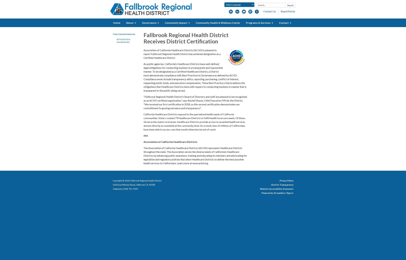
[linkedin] (237, 12)
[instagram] (250, 12)
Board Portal (288, 11)
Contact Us (269, 11)
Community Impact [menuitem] (176, 22)
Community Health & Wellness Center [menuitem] (218, 22)
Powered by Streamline (273, 193)
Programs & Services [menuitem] (258, 22)
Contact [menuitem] (284, 22)
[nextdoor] (231, 12)
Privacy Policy (286, 180)
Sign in (290, 193)
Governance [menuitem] (149, 22)
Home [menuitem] (116, 22)
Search (290, 5)
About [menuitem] (130, 22)
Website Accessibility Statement (276, 189)
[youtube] (244, 12)
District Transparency (282, 185)
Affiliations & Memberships (123, 40)
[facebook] (257, 12)
